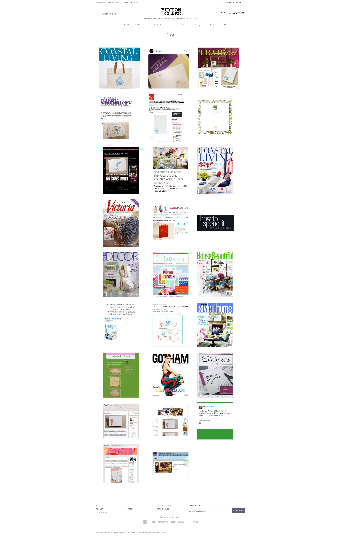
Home (111, 25)
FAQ (198, 25)
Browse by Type (161, 25)
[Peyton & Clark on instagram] (243, 2)
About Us (100, 509)
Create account (232, 2)
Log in (222, 2)
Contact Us (101, 512)
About (227, 25)
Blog (212, 25)
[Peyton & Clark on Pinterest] (240, 2)
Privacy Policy (164, 505)
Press (184, 25)
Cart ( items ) (234, 13)
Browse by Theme (132, 25)
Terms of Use (163, 509)
